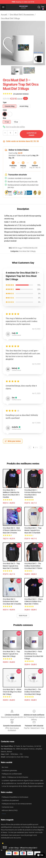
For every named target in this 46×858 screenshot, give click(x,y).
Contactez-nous (7, 807)
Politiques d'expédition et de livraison (15, 797)
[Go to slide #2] (29, 70)
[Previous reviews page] (29, 447)
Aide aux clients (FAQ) (10, 810)
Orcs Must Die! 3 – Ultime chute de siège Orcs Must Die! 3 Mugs (12, 691)
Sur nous (5, 767)
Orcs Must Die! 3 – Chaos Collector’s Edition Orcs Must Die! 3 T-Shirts (33, 601)
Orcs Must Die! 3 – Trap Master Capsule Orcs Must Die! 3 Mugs (11, 654)
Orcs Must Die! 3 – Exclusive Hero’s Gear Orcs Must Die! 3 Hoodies (12, 601)
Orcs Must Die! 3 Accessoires (22, 15)
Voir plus (23, 615)
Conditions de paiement (10, 800)
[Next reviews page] (41, 447)
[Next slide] (41, 43)
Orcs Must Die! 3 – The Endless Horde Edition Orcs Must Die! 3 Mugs (32, 691)
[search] (39, 7)
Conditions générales (9, 770)
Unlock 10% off (5, 847)
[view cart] (42, 7)
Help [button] (41, 855)
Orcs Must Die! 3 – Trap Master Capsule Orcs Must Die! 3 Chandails (32, 530)
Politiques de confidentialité (12, 774)
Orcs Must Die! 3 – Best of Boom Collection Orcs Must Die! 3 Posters (12, 530)
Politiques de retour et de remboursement (17, 804)
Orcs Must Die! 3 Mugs (10, 18)
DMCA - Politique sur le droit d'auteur (15, 777)
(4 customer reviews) (21, 94)
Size (4, 118)
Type (4, 102)
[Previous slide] (4, 43)
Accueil (4, 15)
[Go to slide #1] (17, 70)
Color (5, 110)
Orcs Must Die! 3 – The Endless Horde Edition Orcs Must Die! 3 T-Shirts (33, 566)
